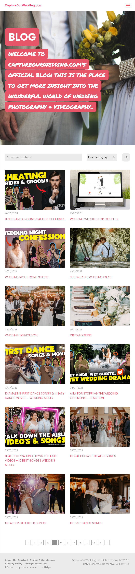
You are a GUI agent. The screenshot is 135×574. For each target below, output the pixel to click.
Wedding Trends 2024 (21, 335)
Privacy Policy (13, 563)
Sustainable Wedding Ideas (90, 277)
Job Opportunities (35, 563)
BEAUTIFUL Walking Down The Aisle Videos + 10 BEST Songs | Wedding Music (31, 460)
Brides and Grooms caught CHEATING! (34, 219)
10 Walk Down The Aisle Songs (93, 456)
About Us (10, 560)
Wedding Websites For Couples (94, 219)
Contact (23, 560)
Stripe (47, 567)
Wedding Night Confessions (26, 277)
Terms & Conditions (42, 560)
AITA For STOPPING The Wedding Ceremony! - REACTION (94, 395)
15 (100, 542)
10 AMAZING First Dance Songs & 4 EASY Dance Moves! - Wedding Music (34, 395)
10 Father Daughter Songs (25, 523)
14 (94, 542)
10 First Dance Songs (86, 523)
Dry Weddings (81, 335)
